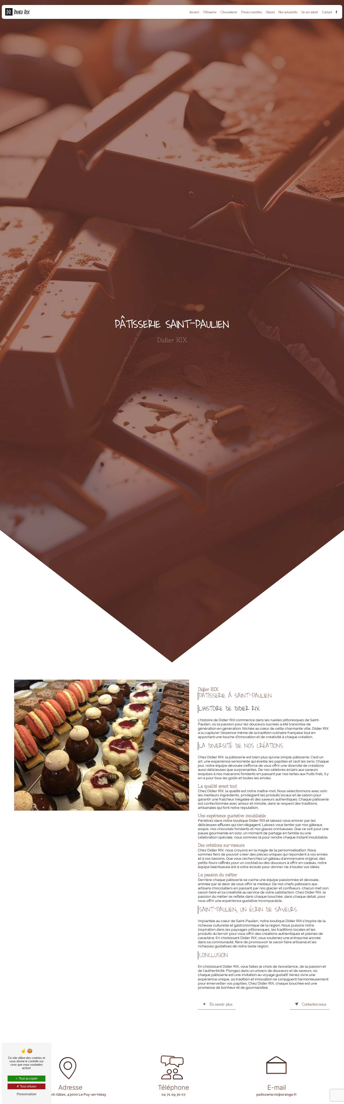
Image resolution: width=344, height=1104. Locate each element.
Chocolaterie (229, 11)
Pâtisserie (210, 11)
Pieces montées (251, 11)
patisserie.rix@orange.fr (276, 1094)
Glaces (270, 11)
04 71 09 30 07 (173, 1094)
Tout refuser (27, 1086)
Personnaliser (26, 1094)
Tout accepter (28, 1078)
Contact (327, 11)
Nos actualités (288, 11)
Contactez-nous (314, 1004)
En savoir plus (221, 1004)
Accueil (194, 11)
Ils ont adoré (309, 11)
